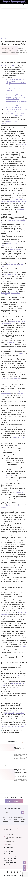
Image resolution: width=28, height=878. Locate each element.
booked (3, 282)
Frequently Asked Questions (17, 819)
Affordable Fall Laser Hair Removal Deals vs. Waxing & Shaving (16, 94)
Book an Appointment (14, 801)
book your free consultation (16, 726)
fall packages (15, 675)
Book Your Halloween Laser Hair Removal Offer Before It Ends (15, 114)
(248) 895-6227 (5, 293)
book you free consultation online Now (10, 294)
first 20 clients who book (10, 274)
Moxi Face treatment (5, 819)
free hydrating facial (21, 466)
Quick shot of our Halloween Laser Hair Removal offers (15, 80)
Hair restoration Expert (23, 819)
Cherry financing (18, 492)
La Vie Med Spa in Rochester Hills (13, 65)
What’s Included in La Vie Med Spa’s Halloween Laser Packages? (16, 102)
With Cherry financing (16, 249)
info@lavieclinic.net (10, 844)
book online (20, 713)
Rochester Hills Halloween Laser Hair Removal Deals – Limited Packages (15, 89)
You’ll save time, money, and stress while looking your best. (13, 200)
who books (9, 475)
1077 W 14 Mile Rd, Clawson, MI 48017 (14, 837)
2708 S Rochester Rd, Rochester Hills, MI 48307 (14, 833)
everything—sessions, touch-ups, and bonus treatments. (13, 322)
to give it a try (4, 554)
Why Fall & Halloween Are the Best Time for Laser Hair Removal (16, 84)
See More (18, 741)
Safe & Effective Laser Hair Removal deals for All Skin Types (16, 98)
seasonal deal (22, 144)
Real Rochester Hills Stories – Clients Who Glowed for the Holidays (16, 106)
